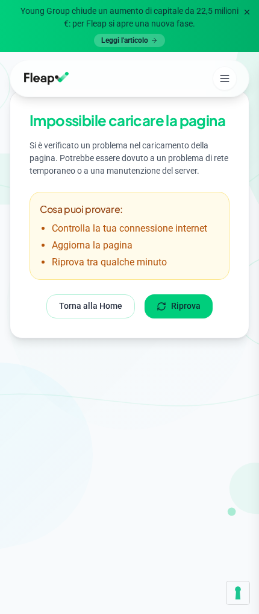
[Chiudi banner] (247, 12)
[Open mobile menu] (225, 78)
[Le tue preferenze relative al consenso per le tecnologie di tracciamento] (237, 592)
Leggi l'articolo (124, 40)
